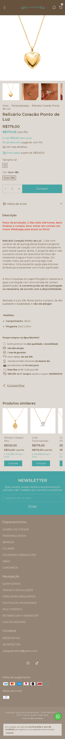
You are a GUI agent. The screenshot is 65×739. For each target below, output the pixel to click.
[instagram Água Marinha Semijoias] (28, 663)
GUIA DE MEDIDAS (14, 622)
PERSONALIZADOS (14, 535)
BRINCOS (8, 542)
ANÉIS (6, 561)
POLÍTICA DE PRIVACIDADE (19, 602)
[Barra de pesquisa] (54, 7)
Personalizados (20, 105)
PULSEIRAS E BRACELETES (19, 554)
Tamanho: (9, 159)
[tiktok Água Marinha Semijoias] (36, 663)
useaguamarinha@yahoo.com (20, 650)
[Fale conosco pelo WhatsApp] (58, 716)
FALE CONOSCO (12, 609)
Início (5, 105)
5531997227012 (11, 638)
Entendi (9, 732)
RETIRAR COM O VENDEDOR (20, 615)
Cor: (10, 172)
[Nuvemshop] (32, 718)
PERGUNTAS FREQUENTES (19, 596)
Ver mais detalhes (16, 146)
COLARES (8, 548)
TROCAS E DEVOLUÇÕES (17, 590)
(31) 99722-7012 (11, 644)
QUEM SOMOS (11, 583)
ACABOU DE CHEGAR (15, 529)
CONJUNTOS (10, 567)
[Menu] (5, 7)
